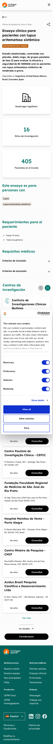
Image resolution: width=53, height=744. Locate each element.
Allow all (26, 409)
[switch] (46, 371)
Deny (26, 428)
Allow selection (26, 418)
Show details (37, 400)
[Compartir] (47, 24)
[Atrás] (4, 17)
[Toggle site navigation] (49, 5)
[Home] (9, 5)
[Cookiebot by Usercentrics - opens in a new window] (38, 313)
